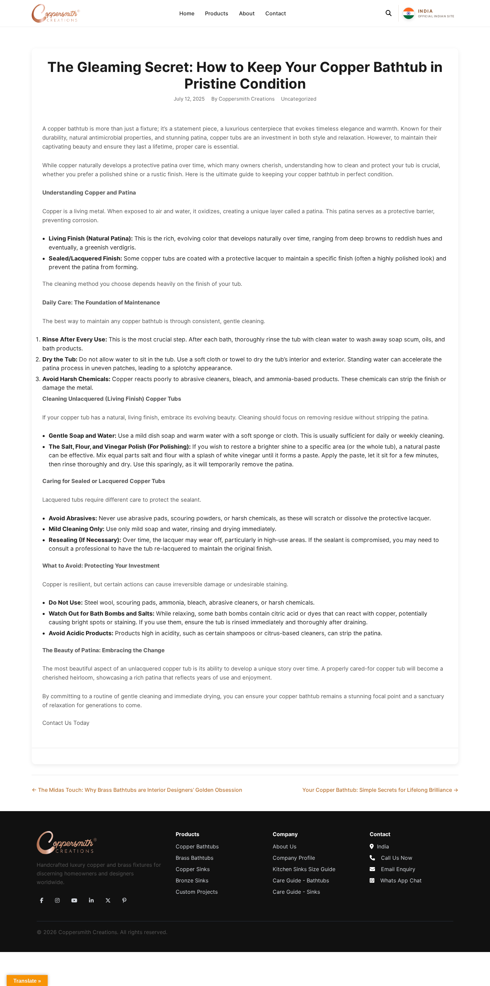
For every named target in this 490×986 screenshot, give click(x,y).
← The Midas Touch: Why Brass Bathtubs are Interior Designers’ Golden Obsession (137, 789)
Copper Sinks (193, 869)
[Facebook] (42, 900)
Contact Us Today (65, 723)
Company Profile (294, 857)
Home (186, 13)
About (247, 13)
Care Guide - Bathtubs (301, 880)
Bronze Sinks (192, 880)
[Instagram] (57, 900)
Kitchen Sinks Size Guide (304, 869)
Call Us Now (396, 857)
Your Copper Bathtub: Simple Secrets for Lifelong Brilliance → (380, 789)
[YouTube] (74, 900)
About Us (284, 846)
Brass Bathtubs (194, 857)
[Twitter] (108, 900)
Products (216, 13)
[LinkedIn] (91, 900)
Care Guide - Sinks (296, 891)
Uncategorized (298, 99)
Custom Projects (197, 891)
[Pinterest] (124, 900)
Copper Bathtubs (197, 846)
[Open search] (389, 13)
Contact (275, 13)
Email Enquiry (398, 869)
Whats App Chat (401, 880)
